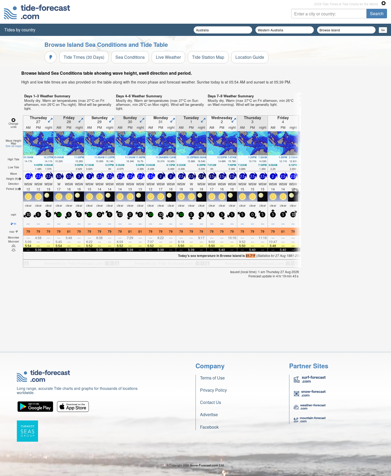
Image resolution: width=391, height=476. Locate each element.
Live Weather (168, 57)
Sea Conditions (130, 57)
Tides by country (19, 30)
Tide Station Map (208, 57)
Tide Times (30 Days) (84, 57)
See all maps (14, 146)
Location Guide (249, 57)
